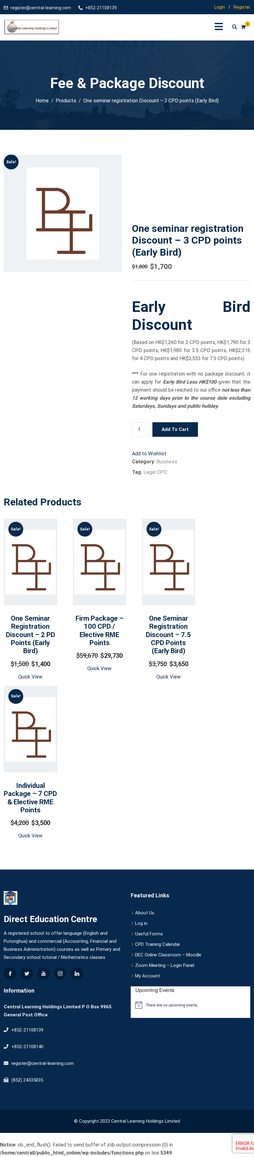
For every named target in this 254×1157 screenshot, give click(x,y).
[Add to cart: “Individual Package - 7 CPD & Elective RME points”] (22, 755)
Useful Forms (149, 934)
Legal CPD (155, 472)
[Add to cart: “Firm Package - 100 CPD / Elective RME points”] (91, 588)
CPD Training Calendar (157, 944)
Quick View (30, 677)
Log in (141, 923)
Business (166, 462)
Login (219, 7)
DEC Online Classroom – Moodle (168, 955)
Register (242, 7)
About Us (144, 913)
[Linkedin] (77, 973)
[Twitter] (26, 973)
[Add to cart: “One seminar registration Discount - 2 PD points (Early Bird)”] (22, 591)
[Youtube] (43, 973)
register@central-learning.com (41, 7)
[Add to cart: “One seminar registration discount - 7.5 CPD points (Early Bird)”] (160, 591)
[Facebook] (10, 973)
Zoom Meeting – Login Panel (164, 965)
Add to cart (175, 429)
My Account (147, 976)
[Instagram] (60, 973)
